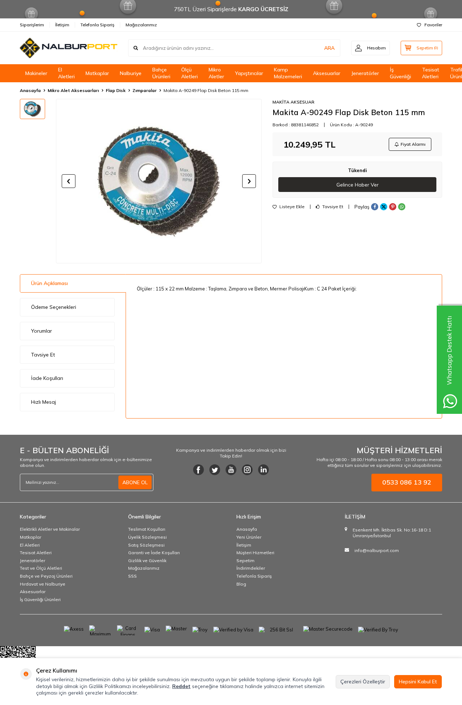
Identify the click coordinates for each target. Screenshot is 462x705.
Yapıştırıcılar (249, 73)
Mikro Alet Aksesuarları (73, 90)
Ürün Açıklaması (49, 283)
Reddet (181, 686)
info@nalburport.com (376, 550)
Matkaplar (97, 73)
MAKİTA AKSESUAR (293, 102)
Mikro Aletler (216, 73)
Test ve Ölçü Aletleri (41, 568)
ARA (329, 48)
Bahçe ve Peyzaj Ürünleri (46, 576)
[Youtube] (231, 469)
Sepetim (245, 560)
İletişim (62, 24)
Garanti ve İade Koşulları (154, 552)
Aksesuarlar (326, 73)
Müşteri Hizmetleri (255, 552)
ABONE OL (135, 482)
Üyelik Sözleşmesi (147, 537)
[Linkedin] (263, 469)
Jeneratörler (365, 73)
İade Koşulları (47, 378)
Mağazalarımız (141, 24)
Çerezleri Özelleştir (362, 681)
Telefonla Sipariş (97, 24)
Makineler (36, 73)
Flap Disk (116, 90)
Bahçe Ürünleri (161, 73)
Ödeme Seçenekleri (53, 307)
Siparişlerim (32, 24)
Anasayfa (30, 90)
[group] (158, 181)
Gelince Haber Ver (357, 184)
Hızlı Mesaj (43, 402)
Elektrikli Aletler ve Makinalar (50, 529)
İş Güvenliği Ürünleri (40, 599)
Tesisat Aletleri (430, 73)
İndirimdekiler (250, 568)
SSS (132, 576)
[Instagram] (247, 469)
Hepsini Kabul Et (418, 681)
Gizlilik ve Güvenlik (147, 560)
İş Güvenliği (400, 73)
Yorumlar (41, 331)
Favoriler (433, 24)
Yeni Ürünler (248, 537)
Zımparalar (144, 90)
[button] (68, 181)
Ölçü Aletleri (189, 73)
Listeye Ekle (291, 207)
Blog (241, 584)
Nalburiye (130, 73)
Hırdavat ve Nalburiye (42, 584)
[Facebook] (198, 469)
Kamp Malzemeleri (288, 73)
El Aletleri (66, 73)
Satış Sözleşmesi (146, 545)
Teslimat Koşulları (146, 529)
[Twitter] (214, 469)
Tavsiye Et (332, 207)
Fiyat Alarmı (413, 144)
